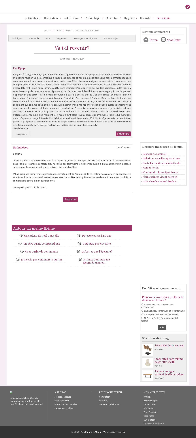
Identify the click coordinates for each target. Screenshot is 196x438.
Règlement (62, 38)
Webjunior (148, 408)
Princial (147, 397)
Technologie (92, 18)
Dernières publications (110, 404)
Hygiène (129, 18)
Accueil (47, 31)
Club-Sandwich (151, 412)
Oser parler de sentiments (41, 251)
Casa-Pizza (149, 416)
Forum (58, 31)
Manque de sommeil (154, 153)
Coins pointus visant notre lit (160, 176)
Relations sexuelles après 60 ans (161, 158)
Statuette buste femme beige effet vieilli (169, 362)
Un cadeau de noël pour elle (41, 235)
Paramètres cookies (64, 408)
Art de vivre (71, 18)
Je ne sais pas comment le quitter (41, 259)
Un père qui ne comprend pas (41, 243)
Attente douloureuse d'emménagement (96, 261)
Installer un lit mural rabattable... (162, 163)
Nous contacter (62, 400)
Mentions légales (63, 397)
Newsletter (174, 39)
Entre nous (163, 18)
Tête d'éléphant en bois (169, 347)
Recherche (34, 38)
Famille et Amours (74, 31)
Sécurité (145, 18)
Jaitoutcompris (151, 400)
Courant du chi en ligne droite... (161, 172)
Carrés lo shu (150, 167)
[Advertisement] (72, 215)
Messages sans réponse (85, 38)
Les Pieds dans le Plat (154, 423)
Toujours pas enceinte (97, 243)
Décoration (51, 18)
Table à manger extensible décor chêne (169, 375)
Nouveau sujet (111, 38)
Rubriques (17, 38)
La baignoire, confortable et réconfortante (164, 310)
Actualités (31, 18)
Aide (48, 38)
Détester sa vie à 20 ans (96, 235)
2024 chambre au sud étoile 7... (160, 181)
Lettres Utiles (150, 404)
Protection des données (66, 404)
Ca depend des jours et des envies (161, 314)
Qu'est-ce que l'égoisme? (97, 251)
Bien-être (112, 18)
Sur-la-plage (149, 420)
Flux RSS (103, 400)
